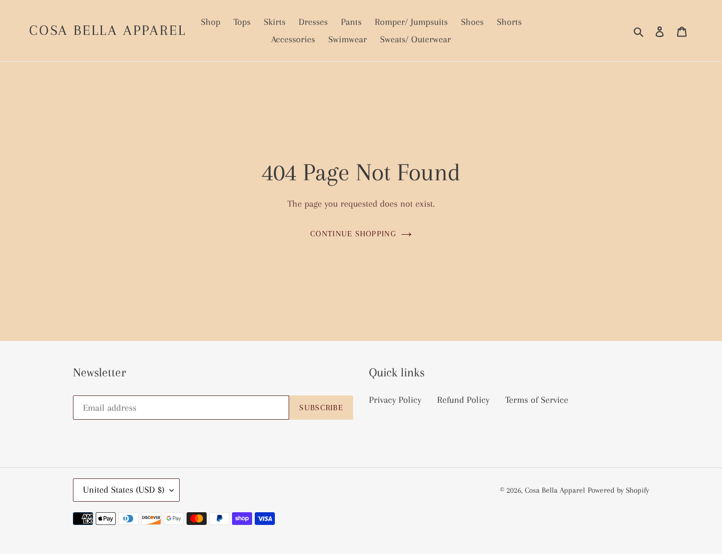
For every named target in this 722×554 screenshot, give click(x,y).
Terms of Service (536, 399)
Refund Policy (463, 399)
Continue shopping (353, 233)
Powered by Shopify (618, 490)
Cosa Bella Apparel (107, 30)
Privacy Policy (395, 399)
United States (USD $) (123, 489)
